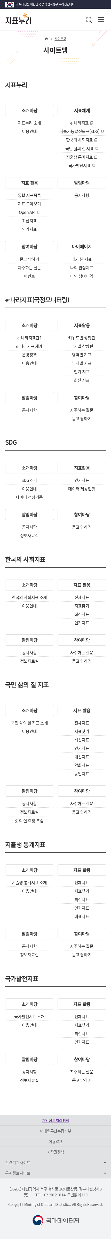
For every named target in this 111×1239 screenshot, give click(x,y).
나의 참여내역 (81, 276)
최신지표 (29, 220)
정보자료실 (29, 535)
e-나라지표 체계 (29, 346)
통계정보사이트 (17, 1173)
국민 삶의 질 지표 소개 (29, 723)
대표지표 (81, 916)
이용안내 (29, 131)
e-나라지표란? (29, 338)
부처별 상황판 (81, 346)
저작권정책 (55, 1152)
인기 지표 (82, 371)
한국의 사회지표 (79, 140)
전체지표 (81, 597)
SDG (11, 443)
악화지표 (81, 765)
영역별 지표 (81, 354)
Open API (27, 212)
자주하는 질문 (29, 267)
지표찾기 (81, 606)
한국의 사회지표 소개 (29, 597)
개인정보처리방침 (55, 1120)
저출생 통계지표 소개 (29, 882)
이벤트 (29, 276)
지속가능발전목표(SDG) (79, 131)
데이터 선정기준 (29, 497)
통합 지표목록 (29, 195)
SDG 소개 (29, 480)
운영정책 (29, 354)
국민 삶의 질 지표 (79, 148)
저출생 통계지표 (79, 157)
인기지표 (29, 229)
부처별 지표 (81, 363)
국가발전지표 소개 (29, 1016)
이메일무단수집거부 (55, 1131)
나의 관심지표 (81, 267)
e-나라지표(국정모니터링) (37, 300)
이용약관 (55, 1141)
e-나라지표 (79, 123)
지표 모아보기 (29, 204)
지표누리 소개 (29, 123)
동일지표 (81, 773)
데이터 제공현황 (81, 488)
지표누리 (16, 85)
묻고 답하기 (29, 259)
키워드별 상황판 (81, 338)
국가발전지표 (79, 165)
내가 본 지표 (82, 259)
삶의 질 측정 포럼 (29, 820)
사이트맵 (60, 38)
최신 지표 (82, 380)
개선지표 (81, 757)
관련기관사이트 (17, 1162)
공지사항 (81, 195)
